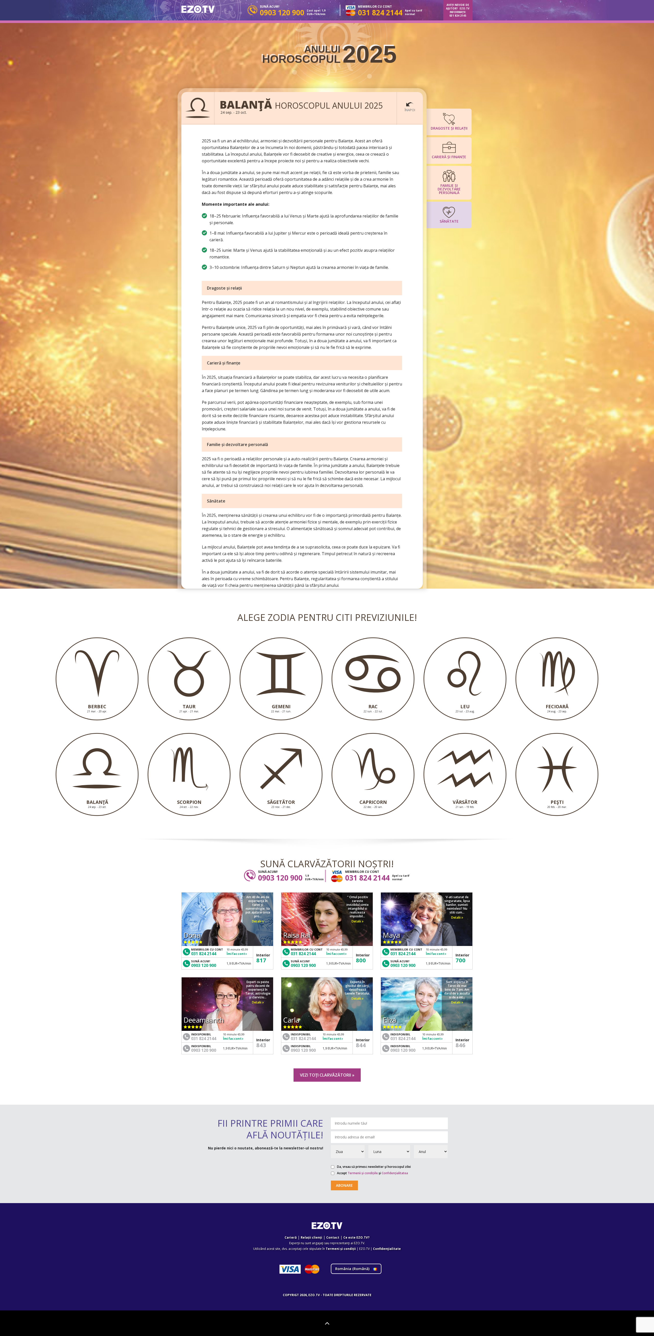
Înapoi (410, 110)
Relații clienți (311, 1237)
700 (460, 960)
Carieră (291, 1237)
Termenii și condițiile (363, 1173)
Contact (332, 1237)
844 (361, 1045)
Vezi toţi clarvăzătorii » (327, 1075)
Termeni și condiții (341, 1249)
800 (361, 960)
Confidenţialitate (387, 1249)
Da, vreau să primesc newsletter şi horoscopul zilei (374, 1167)
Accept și (372, 1173)
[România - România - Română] (198, 9)
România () (352, 1268)
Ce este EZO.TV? (356, 1237)
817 (261, 960)
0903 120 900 (203, 965)
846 (460, 1045)
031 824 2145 (457, 15)
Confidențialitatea (395, 1173)
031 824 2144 (203, 953)
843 (261, 1045)
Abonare (344, 1185)
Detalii (257, 921)
